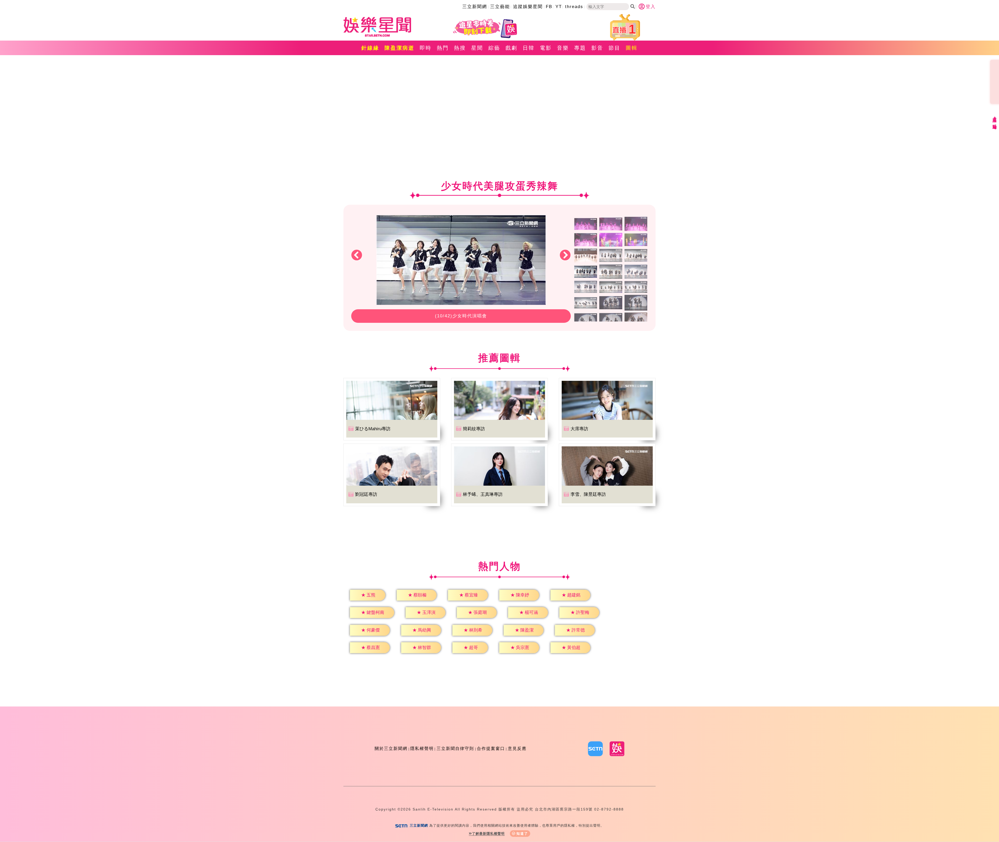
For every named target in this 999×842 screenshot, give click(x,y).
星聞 (477, 48)
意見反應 (517, 748)
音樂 (563, 48)
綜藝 (494, 48)
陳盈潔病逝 (399, 48)
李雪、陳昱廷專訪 (588, 494)
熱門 (443, 48)
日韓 (529, 48)
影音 (597, 48)
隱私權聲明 (422, 748)
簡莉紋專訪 (474, 428)
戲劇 (511, 48)
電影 (546, 48)
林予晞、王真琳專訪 (483, 494)
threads (574, 6)
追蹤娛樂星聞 (528, 6)
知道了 (522, 833)
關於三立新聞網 (391, 748)
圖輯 (632, 48)
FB (549, 6)
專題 (580, 48)
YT (558, 6)
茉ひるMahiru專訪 (372, 428)
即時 (426, 48)
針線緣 (370, 48)
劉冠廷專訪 (366, 494)
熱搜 (460, 48)
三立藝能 (500, 6)
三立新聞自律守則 (455, 748)
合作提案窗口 (491, 748)
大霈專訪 (579, 428)
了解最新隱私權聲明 (488, 833)
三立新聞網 (474, 6)
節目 (614, 48)
